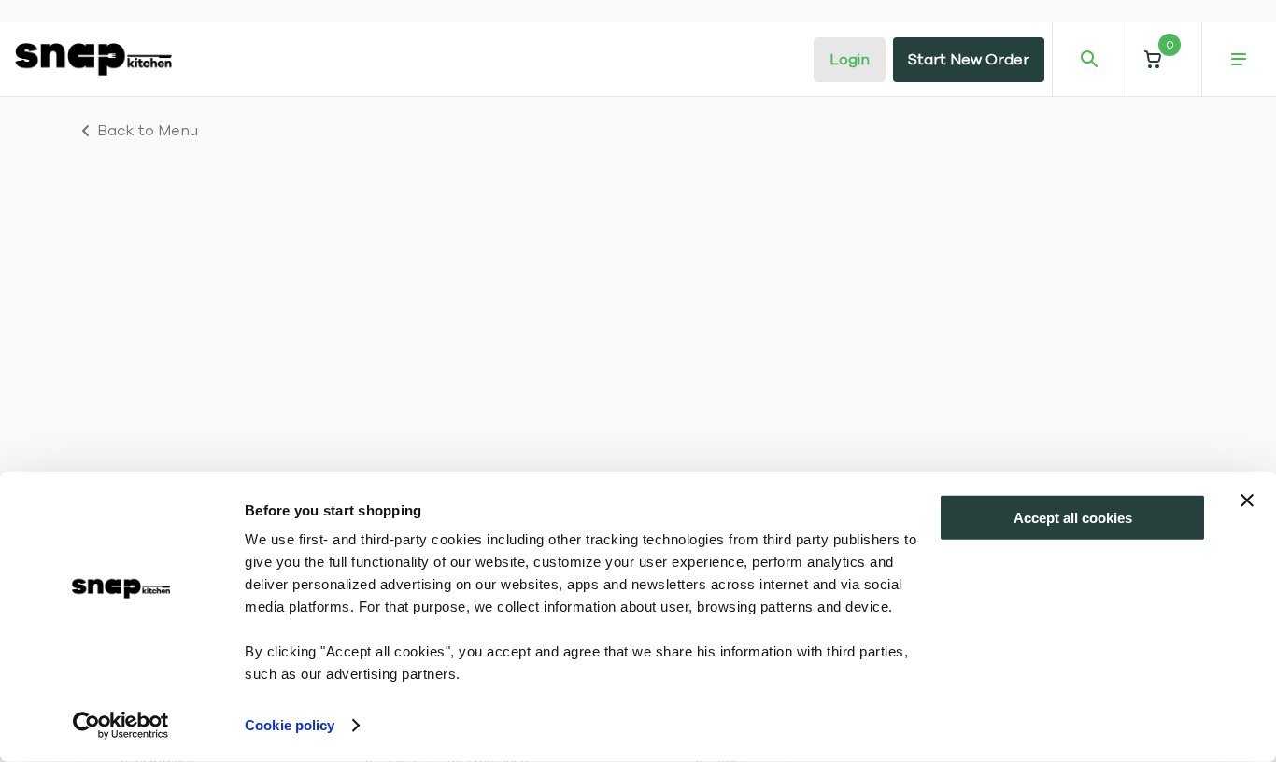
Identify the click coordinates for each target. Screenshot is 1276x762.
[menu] (1238, 60)
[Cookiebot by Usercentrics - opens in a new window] (121, 726)
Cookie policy (289, 725)
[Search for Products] (1089, 60)
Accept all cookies (1073, 518)
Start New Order (968, 59)
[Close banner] (1247, 500)
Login (849, 59)
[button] (1164, 59)
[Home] (93, 59)
